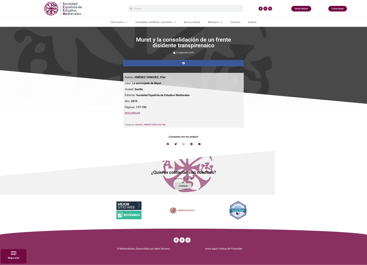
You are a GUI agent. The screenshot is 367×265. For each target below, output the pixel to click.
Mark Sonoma (162, 248)
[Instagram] (270, 9)
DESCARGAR (132, 113)
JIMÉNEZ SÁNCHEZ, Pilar (154, 124)
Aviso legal (211, 248)
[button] (183, 63)
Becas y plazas (192, 22)
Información (117, 22)
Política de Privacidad (230, 248)
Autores (138, 124)
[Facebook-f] (261, 9)
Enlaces (252, 22)
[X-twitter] (265, 9)
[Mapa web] (13, 253)
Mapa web (13, 257)
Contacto (235, 22)
